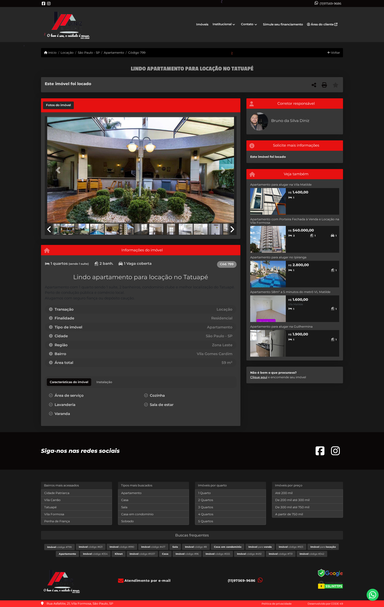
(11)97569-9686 (330, 3)
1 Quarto (204, 493)
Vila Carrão (52, 500)
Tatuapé (50, 507)
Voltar (335, 52)
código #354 (95, 553)
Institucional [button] (222, 24)
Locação (67, 52)
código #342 (312, 553)
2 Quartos (205, 500)
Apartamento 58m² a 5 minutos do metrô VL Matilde (290, 292)
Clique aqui (258, 377)
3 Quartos (205, 507)
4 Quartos (205, 514)
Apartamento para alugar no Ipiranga (278, 257)
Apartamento (114, 52)
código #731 (281, 553)
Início (52, 52)
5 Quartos (205, 521)
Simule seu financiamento (283, 24)
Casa (124, 500)
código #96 (187, 553)
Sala (124, 507)
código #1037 (142, 553)
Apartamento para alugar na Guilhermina (281, 326)
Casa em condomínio (137, 514)
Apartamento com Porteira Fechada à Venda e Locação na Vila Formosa (294, 220)
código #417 (153, 546)
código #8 (196, 546)
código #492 (249, 553)
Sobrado (127, 521)
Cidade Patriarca (56, 493)
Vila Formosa (54, 514)
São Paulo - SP (89, 52)
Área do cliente (322, 24)
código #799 (59, 547)
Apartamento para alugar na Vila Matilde (281, 184)
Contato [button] (247, 24)
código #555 (218, 553)
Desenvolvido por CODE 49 (325, 603)
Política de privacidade (277, 603)
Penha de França (57, 521)
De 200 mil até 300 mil (292, 500)
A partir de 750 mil (289, 514)
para (260, 546)
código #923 (291, 546)
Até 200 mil (284, 493)
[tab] (58, 105)
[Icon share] (43, 3)
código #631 (91, 546)
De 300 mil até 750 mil (292, 507)
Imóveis (202, 24)
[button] (59, 170)
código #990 (122, 546)
